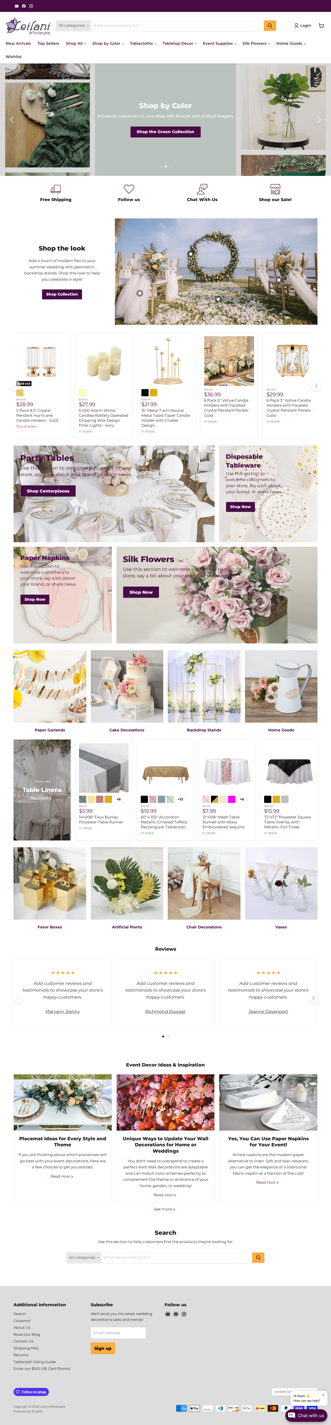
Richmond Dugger (165, 1011)
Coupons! (22, 1321)
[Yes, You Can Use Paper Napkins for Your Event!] (268, 1102)
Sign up (102, 1348)
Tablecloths (142, 43)
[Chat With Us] (202, 194)
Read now (61, 1176)
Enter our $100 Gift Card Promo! (42, 1369)
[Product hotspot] (218, 299)
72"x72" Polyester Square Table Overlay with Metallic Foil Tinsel (287, 822)
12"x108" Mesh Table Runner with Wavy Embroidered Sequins (223, 822)
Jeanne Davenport (268, 1011)
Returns (21, 1355)
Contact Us (24, 1341)
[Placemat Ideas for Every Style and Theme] (63, 1102)
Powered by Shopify (28, 1411)
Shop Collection (165, 132)
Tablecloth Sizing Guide (35, 1362)
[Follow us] (129, 194)
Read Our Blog (27, 1334)
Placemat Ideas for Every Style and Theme (62, 1142)
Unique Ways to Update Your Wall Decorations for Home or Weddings (166, 1145)
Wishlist (14, 56)
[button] (12, 119)
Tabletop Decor (178, 43)
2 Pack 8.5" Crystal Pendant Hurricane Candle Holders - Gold (37, 415)
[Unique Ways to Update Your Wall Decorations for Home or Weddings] (166, 1102)
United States (292, 1392)
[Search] (270, 25)
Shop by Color (106, 43)
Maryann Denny (62, 1011)
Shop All (75, 43)
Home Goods (289, 43)
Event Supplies (218, 43)
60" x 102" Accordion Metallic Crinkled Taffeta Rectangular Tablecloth (164, 822)
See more (163, 1209)
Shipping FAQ (26, 1348)
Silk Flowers (255, 43)
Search (20, 1314)
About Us (22, 1327)
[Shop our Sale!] (275, 194)
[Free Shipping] (55, 194)
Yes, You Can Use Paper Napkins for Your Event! (268, 1142)
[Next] (316, 385)
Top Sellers (48, 43)
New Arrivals (18, 43)
